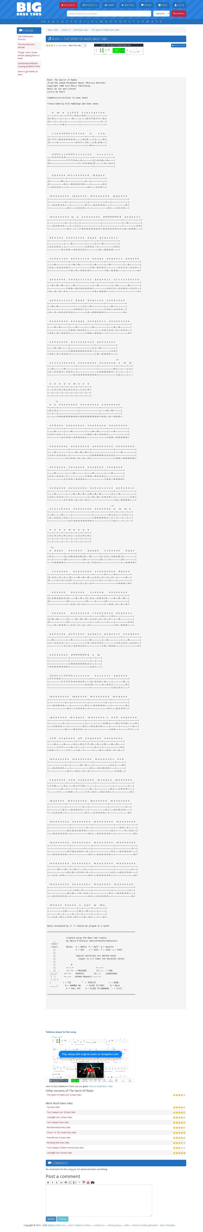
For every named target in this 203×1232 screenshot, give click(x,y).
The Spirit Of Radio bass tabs (105, 29)
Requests (90, 5)
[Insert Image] (66, 1182)
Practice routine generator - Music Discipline (154, 1225)
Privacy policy (114, 1225)
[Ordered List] (70, 1182)
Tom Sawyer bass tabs (58, 1122)
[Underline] (57, 1182)
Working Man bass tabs (58, 1142)
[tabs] (84, 1182)
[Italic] (52, 1182)
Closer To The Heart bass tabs (61, 1132)
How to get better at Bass (28, 73)
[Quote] (79, 1182)
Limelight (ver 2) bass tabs (59, 1117)
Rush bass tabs (80, 29)
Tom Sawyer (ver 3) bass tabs (61, 1112)
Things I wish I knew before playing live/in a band (28, 55)
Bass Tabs (53, 29)
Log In (180, 5)
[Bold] (48, 1182)
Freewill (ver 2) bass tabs (59, 1137)
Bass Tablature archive (80, 1225)
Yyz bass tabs (53, 1107)
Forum (147, 5)
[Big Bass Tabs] (29, 8)
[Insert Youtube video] (88, 1182)
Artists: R (66, 29)
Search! (180, 13)
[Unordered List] (75, 1182)
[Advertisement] (29, 123)
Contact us (99, 1225)
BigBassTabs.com (56, 1225)
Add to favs (179, 45)
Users (163, 5)
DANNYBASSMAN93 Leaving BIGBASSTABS (29, 65)
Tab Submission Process (25, 38)
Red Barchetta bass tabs (58, 1127)
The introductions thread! (26, 46)
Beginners (69, 5)
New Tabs (129, 5)
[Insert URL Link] (61, 1182)
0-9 (43, 21)
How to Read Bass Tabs (100, 1086)
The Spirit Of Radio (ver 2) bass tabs (64, 1094)
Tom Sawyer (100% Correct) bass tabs (65, 1147)
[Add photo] (93, 1182)
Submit (110, 5)
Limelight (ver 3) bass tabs (59, 1152)
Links (126, 1225)
